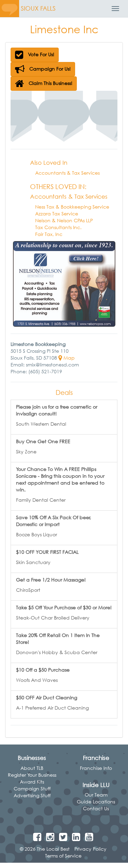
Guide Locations (96, 801)
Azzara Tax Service (56, 213)
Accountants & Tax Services (67, 173)
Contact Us (96, 808)
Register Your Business (32, 775)
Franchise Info (96, 768)
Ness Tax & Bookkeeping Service (72, 207)
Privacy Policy (90, 849)
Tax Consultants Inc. (58, 227)
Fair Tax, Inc (48, 234)
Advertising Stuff (32, 795)
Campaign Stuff (32, 788)
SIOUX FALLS (38, 8)
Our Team (96, 795)
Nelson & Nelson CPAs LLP (64, 220)
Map (68, 358)
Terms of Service (63, 856)
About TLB (31, 768)
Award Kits (32, 782)
